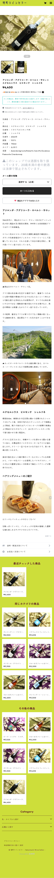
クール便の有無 (10, 176)
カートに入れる (27, 191)
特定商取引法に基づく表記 (13, 845)
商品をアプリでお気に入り (28, 201)
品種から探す (7, 827)
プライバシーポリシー (12, 841)
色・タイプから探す (10, 819)
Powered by (24, 854)
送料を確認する (28, 108)
